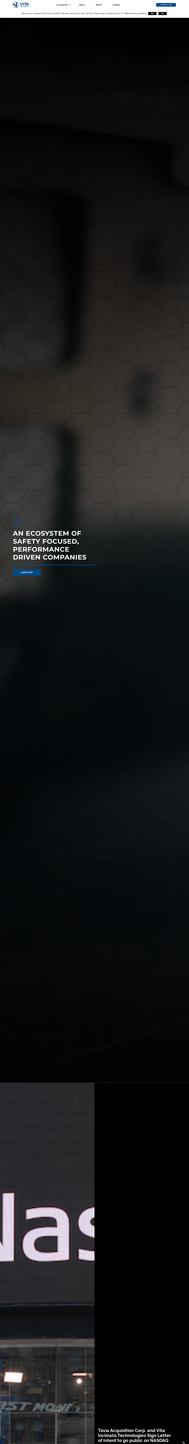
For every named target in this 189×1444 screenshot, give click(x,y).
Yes (152, 13)
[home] (21, 5)
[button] (64, 5)
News (82, 5)
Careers (116, 5)
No (162, 13)
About (99, 5)
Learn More (27, 572)
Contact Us (166, 5)
